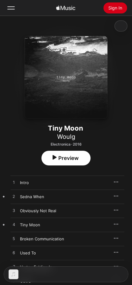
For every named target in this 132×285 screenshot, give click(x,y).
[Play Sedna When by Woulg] (14, 196)
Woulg (66, 136)
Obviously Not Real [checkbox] (38, 210)
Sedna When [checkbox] (32, 196)
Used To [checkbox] (28, 252)
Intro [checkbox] (24, 182)
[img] (65, 8)
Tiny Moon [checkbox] (30, 224)
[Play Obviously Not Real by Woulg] (14, 210)
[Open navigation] (11, 8)
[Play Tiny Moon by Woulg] (14, 225)
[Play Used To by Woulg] (14, 253)
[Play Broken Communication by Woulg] (14, 239)
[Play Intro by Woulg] (14, 182)
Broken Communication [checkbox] (42, 238)
